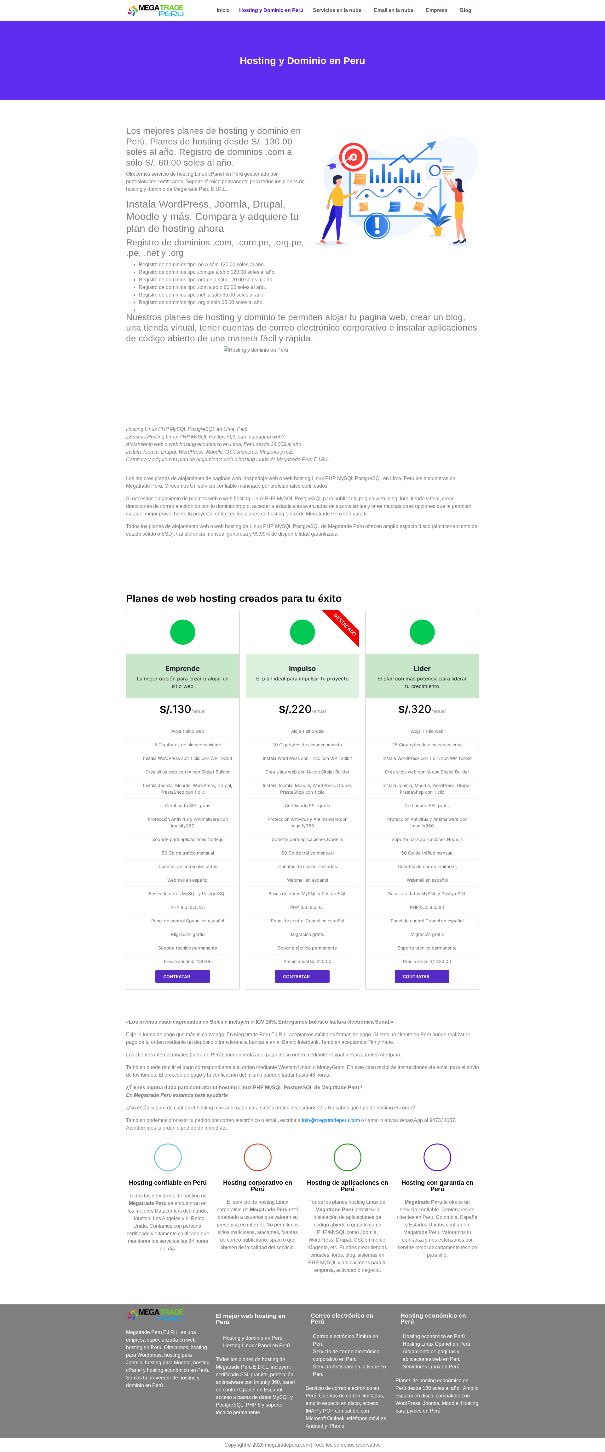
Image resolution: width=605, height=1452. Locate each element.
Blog (465, 10)
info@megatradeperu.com (331, 1120)
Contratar (177, 976)
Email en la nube (393, 10)
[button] (338, 10)
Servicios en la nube (337, 10)
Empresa (436, 10)
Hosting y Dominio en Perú (271, 10)
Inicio (223, 10)
